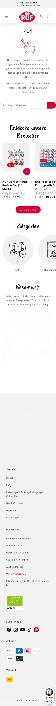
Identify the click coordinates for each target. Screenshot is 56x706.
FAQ (8, 485)
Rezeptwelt (12, 432)
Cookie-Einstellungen (17, 559)
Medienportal (13, 510)
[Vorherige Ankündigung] (5, 4)
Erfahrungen (12, 517)
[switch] (49, 701)
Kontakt (10, 478)
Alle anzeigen (28, 209)
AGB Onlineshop (14, 567)
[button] (6, 16)
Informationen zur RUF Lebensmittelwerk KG (27, 583)
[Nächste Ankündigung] (50, 4)
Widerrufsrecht (14, 545)
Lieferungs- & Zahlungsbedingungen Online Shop (25, 494)
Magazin (10, 439)
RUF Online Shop (31, 700)
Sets (17, 269)
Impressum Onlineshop (18, 538)
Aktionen (11, 446)
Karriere (10, 453)
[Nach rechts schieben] (34, 382)
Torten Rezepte (14, 371)
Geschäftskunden (15, 503)
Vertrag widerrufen (16, 574)
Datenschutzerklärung (17, 552)
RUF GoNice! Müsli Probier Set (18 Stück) (15, 185)
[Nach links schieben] (21, 382)
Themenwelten (13, 460)
